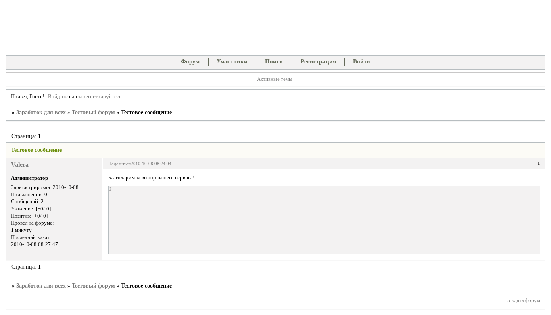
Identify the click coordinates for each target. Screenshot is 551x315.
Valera (20, 164)
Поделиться (119, 163)
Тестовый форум (93, 112)
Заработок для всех (41, 112)
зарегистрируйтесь (99, 96)
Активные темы (274, 79)
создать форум (523, 300)
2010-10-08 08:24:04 (151, 163)
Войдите (58, 96)
